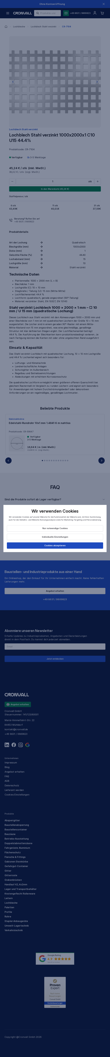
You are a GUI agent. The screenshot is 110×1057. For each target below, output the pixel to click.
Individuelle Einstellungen (55, 537)
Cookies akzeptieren (55, 545)
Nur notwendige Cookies (55, 528)
